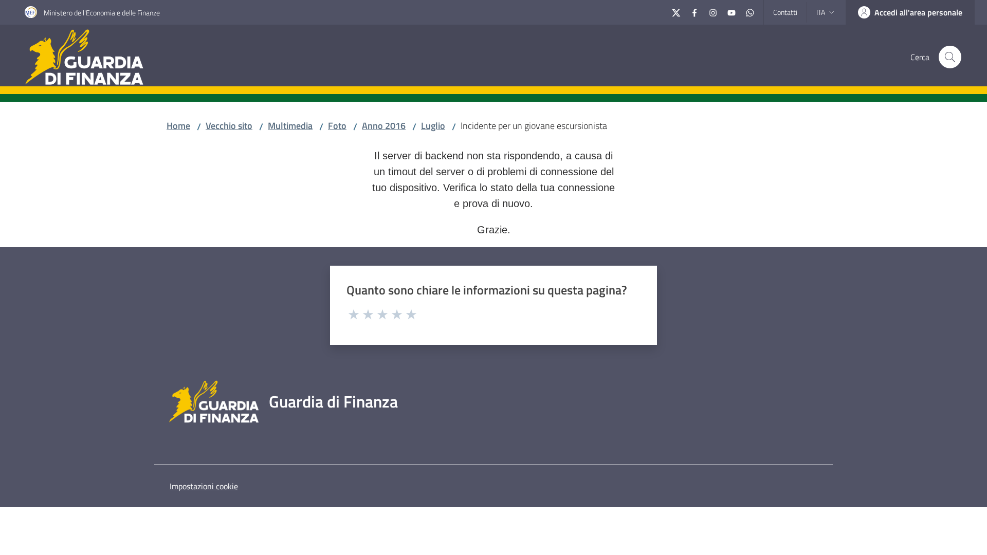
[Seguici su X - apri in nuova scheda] (676, 11)
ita (820, 12)
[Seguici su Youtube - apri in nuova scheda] (731, 11)
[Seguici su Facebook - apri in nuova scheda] (694, 11)
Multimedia (290, 126)
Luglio (433, 126)
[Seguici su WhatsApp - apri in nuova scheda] (750, 11)
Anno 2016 (384, 126)
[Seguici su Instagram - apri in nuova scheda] (713, 11)
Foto (337, 126)
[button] (950, 57)
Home (178, 126)
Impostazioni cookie (204, 486)
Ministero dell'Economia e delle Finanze (102, 12)
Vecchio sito (229, 126)
